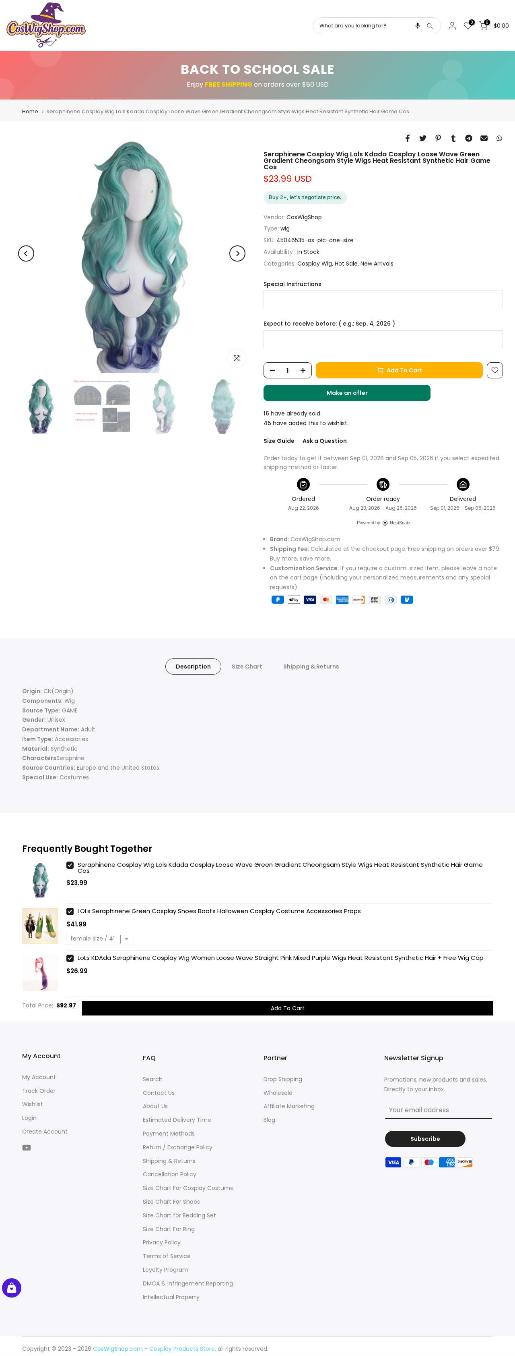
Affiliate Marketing (289, 1106)
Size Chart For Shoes (171, 1202)
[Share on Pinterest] (438, 138)
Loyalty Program (165, 1270)
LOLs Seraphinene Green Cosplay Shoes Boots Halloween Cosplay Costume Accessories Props (219, 911)
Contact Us (159, 1093)
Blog (269, 1120)
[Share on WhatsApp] (499, 138)
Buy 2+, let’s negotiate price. (305, 197)
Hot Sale (346, 264)
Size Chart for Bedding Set (179, 1215)
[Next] (237, 253)
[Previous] (26, 253)
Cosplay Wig (314, 264)
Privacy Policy (162, 1242)
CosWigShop (304, 217)
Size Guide (279, 441)
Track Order (39, 1091)
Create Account (45, 1132)
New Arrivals (376, 264)
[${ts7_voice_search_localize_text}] (417, 26)
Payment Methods (169, 1134)
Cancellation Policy (169, 1174)
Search (153, 1079)
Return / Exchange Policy (177, 1147)
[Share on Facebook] (407, 138)
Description (193, 666)
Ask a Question (325, 441)
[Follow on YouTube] (26, 1148)
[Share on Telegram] (468, 138)
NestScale (400, 522)
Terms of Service (167, 1256)
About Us (155, 1106)
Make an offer (355, 395)
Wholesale (278, 1093)
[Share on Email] (484, 138)
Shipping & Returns (311, 666)
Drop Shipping (283, 1079)
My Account (39, 1077)
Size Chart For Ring (169, 1229)
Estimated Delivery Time (177, 1120)
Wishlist (32, 1104)
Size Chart (247, 666)
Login (29, 1118)
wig (285, 228)
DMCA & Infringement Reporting (188, 1283)
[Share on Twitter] (422, 138)
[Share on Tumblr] (453, 138)
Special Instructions (292, 284)
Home (30, 111)
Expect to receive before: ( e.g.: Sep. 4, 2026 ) (329, 324)
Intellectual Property (171, 1297)
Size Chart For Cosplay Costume (188, 1188)
